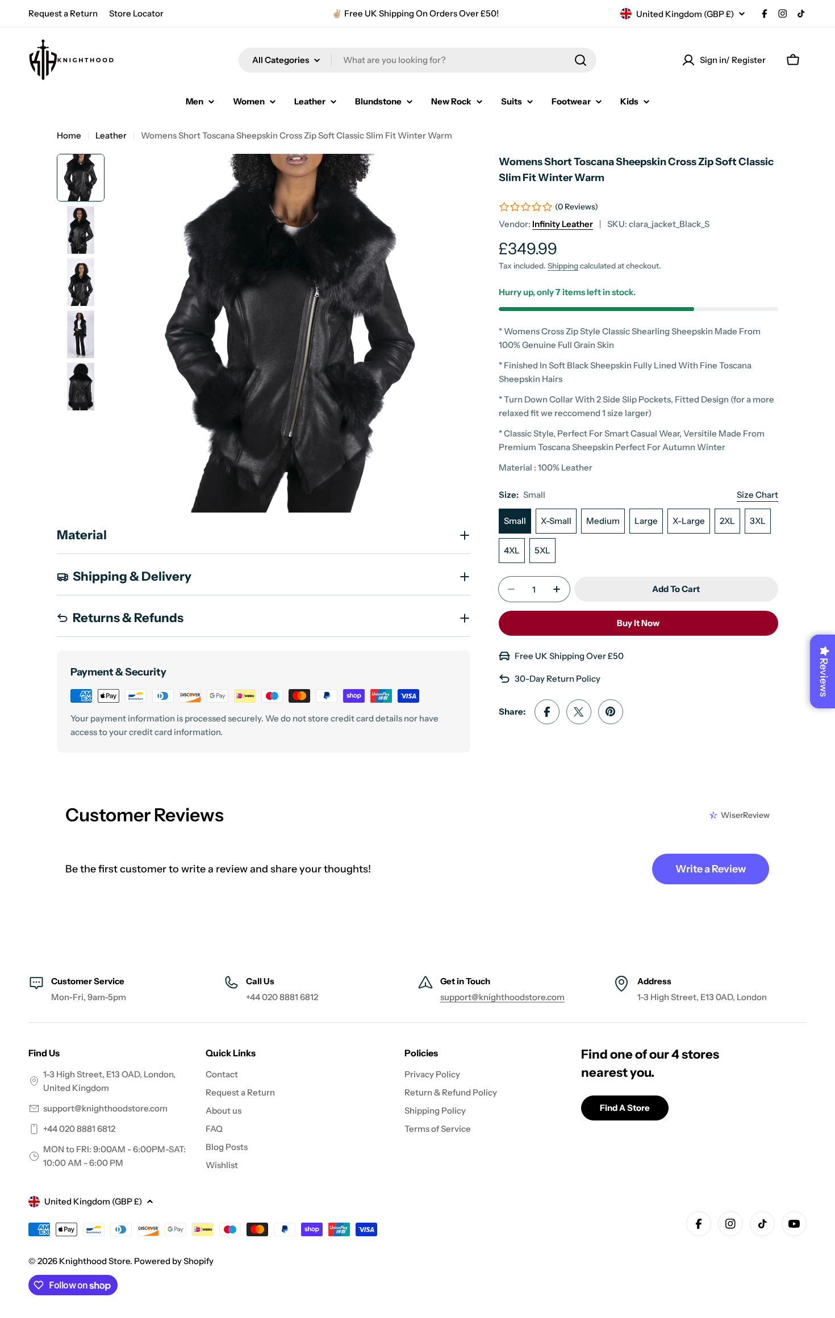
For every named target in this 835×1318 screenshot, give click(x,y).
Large (646, 520)
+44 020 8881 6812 (79, 1128)
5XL (542, 550)
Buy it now (638, 623)
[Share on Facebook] (547, 711)
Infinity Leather (562, 224)
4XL (512, 550)
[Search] (580, 60)
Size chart (757, 494)
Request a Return (63, 13)
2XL (727, 520)
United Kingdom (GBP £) (685, 14)
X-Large (689, 520)
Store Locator (136, 13)
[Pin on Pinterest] (610, 711)
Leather (111, 135)
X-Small (556, 520)
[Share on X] (578, 711)
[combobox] (417, 60)
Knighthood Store (94, 1261)
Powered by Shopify (174, 1261)
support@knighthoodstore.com (502, 997)
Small (515, 520)
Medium (603, 520)
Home (69, 135)
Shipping (563, 265)
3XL (758, 520)
